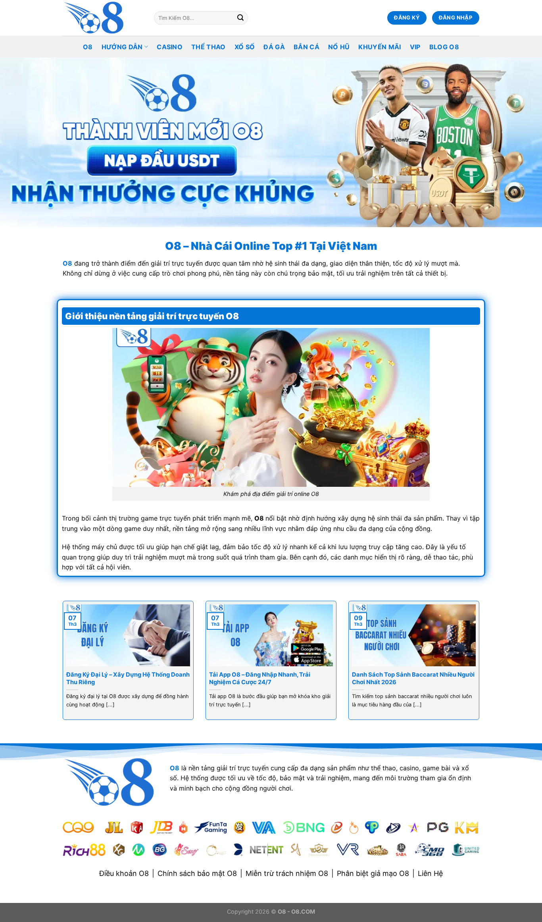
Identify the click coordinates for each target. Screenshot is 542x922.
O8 (88, 47)
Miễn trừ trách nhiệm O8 (287, 873)
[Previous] (61, 665)
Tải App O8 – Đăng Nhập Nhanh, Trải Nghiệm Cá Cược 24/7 (259, 678)
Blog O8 (444, 47)
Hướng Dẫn (122, 47)
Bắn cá (306, 47)
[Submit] (240, 18)
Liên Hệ (430, 873)
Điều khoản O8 (124, 873)
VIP (415, 47)
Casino (170, 47)
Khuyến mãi (379, 47)
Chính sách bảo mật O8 (197, 873)
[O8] (102, 18)
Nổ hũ (339, 47)
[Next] (481, 665)
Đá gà (274, 47)
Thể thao (208, 47)
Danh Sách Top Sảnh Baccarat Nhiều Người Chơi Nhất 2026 (413, 678)
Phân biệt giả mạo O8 (373, 873)
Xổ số (244, 47)
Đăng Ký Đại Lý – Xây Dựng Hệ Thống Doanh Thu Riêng (128, 678)
